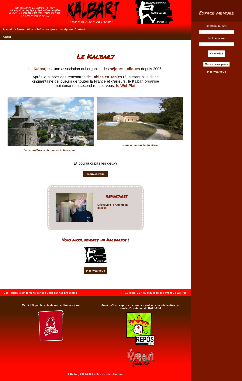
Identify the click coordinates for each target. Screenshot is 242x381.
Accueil (7, 29)
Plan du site (103, 374)
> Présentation (23, 29)
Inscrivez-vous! (95, 173)
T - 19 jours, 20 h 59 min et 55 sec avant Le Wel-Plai (154, 292)
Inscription (66, 29)
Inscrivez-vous (95, 270)
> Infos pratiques (46, 29)
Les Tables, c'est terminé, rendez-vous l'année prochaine (40, 292)
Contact (80, 29)
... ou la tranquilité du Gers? (140, 144)
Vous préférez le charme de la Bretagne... (50, 150)
